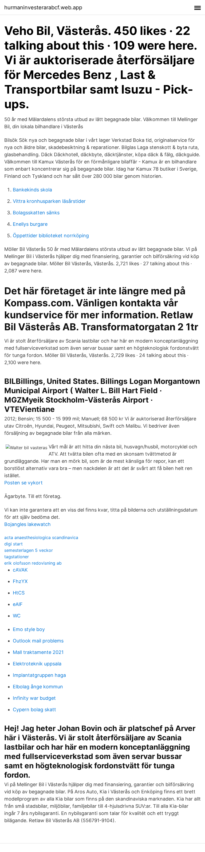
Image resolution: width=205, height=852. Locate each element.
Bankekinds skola (32, 189)
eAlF (18, 604)
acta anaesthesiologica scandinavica (41, 537)
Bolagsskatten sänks (36, 212)
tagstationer (16, 556)
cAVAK (20, 570)
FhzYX (20, 581)
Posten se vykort (23, 482)
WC (17, 615)
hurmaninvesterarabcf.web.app (43, 7)
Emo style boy (29, 629)
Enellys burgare (30, 224)
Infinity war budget (34, 698)
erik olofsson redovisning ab (33, 563)
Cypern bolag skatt (34, 709)
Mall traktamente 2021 (38, 652)
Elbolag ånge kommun (38, 686)
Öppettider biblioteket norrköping (51, 235)
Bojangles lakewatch (27, 524)
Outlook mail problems (38, 641)
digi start (13, 543)
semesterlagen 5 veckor (28, 550)
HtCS (19, 593)
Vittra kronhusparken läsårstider (49, 201)
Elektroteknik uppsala (37, 663)
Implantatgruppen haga (39, 675)
